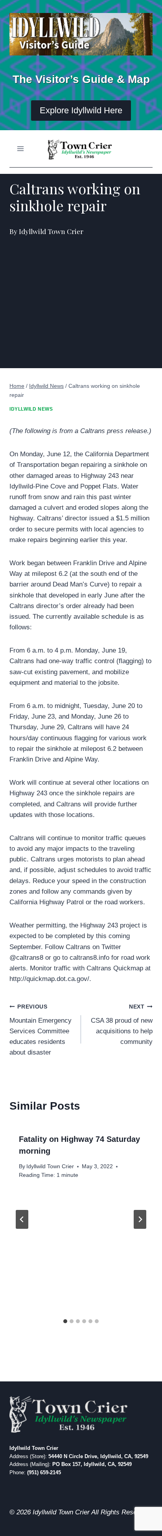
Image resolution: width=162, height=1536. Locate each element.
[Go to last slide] (22, 1219)
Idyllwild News (31, 409)
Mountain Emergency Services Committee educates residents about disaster (40, 1030)
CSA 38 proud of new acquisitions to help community (122, 1025)
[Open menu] (20, 149)
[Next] (140, 1219)
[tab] (65, 1321)
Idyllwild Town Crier (50, 1166)
